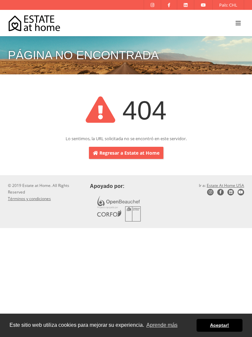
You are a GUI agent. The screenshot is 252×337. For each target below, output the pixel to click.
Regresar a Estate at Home (128, 153)
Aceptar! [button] (219, 325)
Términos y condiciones (29, 198)
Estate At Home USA (225, 185)
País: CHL (228, 5)
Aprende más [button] (162, 325)
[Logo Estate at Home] (34, 23)
